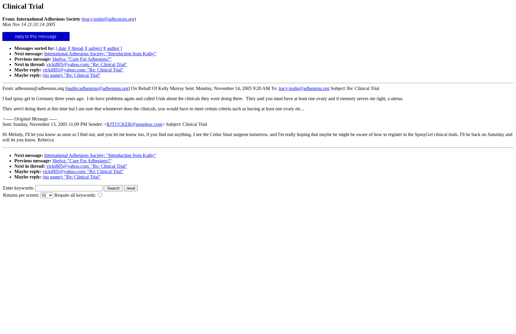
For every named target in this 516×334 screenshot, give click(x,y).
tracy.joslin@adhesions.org (304, 88)
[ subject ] (95, 48)
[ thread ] (77, 48)
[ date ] (62, 48)
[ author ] (113, 48)
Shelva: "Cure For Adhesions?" (82, 59)
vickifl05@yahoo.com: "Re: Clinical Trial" (86, 64)
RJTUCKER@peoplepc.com (134, 124)
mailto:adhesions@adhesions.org (97, 88)
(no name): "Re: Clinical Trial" (72, 75)
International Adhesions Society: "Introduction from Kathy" (100, 53)
